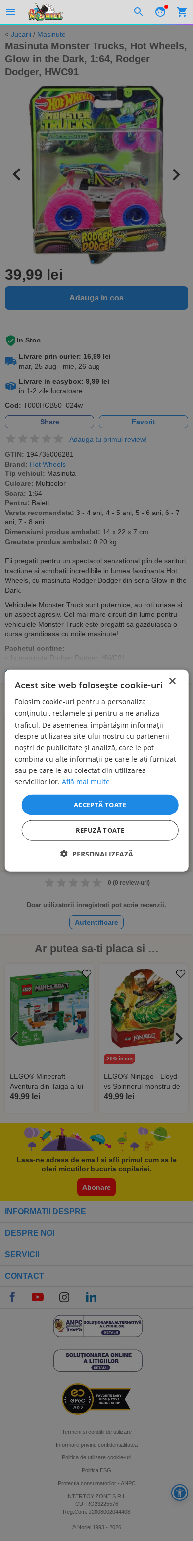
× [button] (172, 681)
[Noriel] (45, 12)
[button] (96, 853)
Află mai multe (86, 781)
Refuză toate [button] (100, 829)
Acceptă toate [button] (100, 804)
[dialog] (97, 771)
